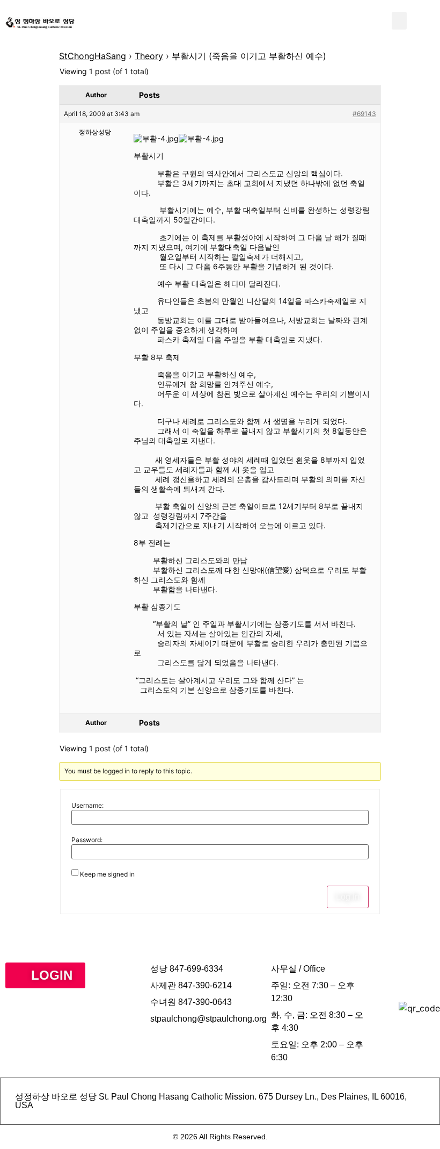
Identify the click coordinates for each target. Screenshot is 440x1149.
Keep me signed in (107, 874)
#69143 (364, 114)
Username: (87, 805)
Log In (348, 896)
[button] (399, 21)
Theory (149, 56)
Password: (86, 840)
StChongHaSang (92, 56)
